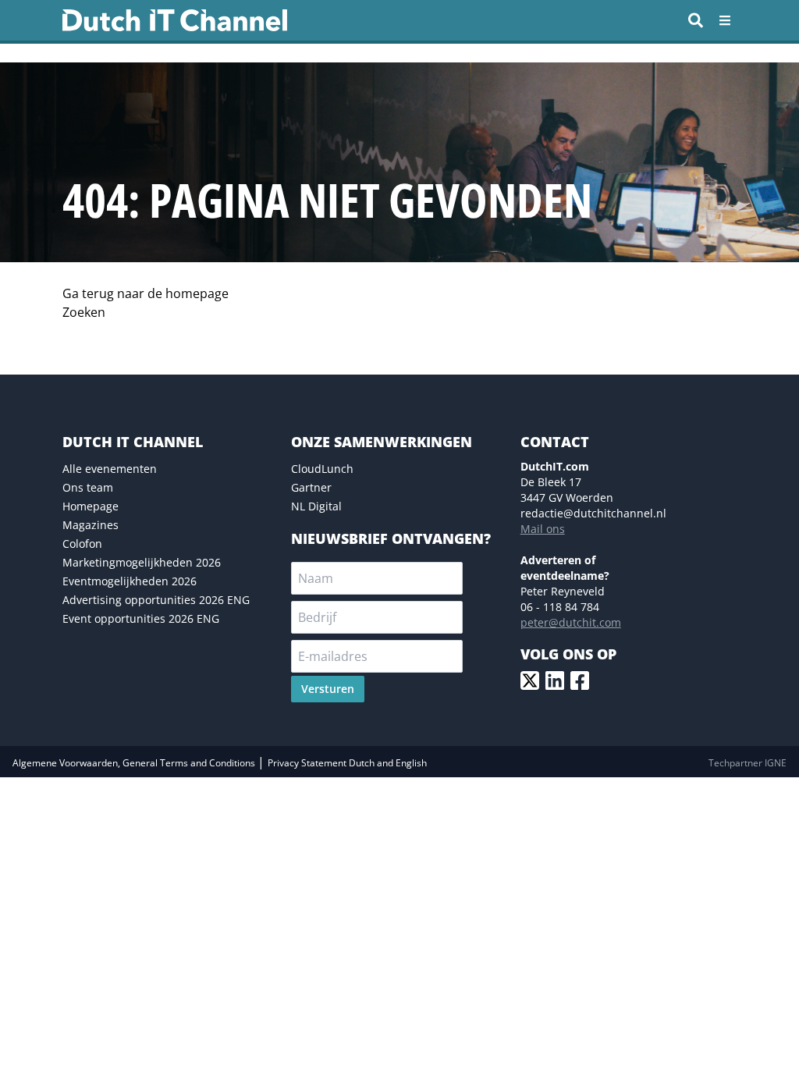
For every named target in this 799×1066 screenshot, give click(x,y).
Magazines (90, 524)
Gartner (311, 487)
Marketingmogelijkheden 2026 (141, 562)
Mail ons (542, 528)
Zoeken (83, 312)
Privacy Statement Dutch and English (347, 762)
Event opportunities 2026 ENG (140, 618)
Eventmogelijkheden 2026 (129, 581)
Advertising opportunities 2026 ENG (156, 599)
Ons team (87, 487)
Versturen (327, 688)
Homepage (90, 506)
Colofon (82, 543)
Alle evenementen (109, 468)
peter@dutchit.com (570, 622)
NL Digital (316, 506)
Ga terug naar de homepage (145, 293)
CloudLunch (322, 468)
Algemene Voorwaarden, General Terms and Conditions (134, 762)
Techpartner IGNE (747, 762)
